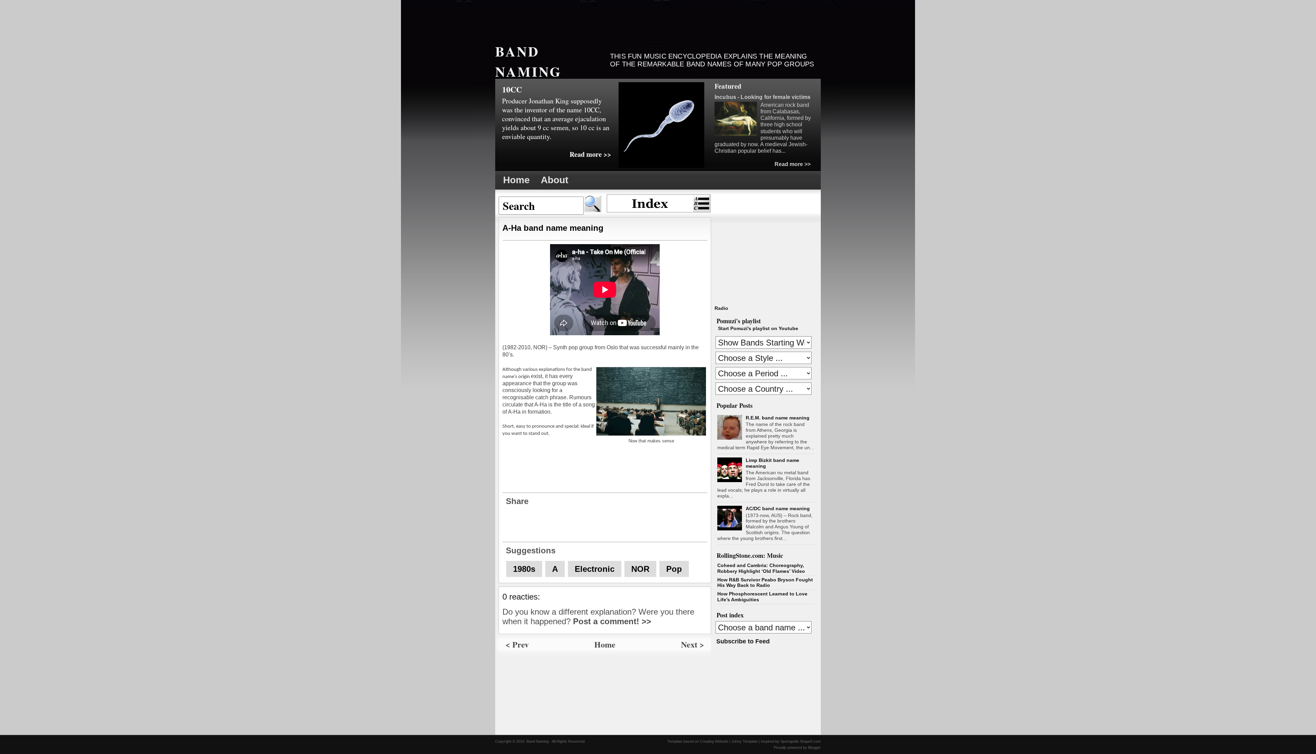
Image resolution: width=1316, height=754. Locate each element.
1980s (524, 569)
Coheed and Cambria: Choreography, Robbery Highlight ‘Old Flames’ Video (761, 568)
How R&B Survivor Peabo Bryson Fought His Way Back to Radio (765, 582)
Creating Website (714, 741)
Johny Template (744, 741)
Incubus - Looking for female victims (763, 97)
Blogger (814, 747)
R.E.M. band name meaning (777, 417)
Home (516, 180)
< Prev (517, 644)
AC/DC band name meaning (778, 508)
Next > (692, 644)
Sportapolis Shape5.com (800, 741)
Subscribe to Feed (743, 641)
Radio (721, 308)
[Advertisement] (620, 18)
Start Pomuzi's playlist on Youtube (758, 328)
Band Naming (528, 61)
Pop (674, 569)
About (554, 180)
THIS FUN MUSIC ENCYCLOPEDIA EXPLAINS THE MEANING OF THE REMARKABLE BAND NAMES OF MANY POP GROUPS (712, 60)
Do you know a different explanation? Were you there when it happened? (598, 616)
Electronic (594, 569)
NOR (640, 569)
